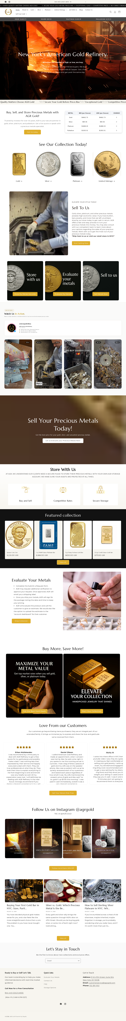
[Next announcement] (85, 2)
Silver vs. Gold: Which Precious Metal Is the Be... (63, 907)
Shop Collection (21, 621)
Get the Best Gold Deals (34, 711)
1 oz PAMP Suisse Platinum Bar (45, 552)
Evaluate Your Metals (51, 977)
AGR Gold (12, 1016)
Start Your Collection (91, 711)
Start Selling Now (81, 243)
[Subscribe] (78, 960)
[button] (32, 10)
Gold (18, 181)
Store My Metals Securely (25, 294)
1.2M (39, 342)
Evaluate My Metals (63, 294)
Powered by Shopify (21, 1016)
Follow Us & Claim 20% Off (63, 868)
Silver (47, 181)
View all (63, 562)
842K (10, 342)
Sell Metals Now (100, 294)
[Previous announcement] (40, 2)
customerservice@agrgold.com (102, 983)
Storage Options (50, 988)
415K (99, 342)
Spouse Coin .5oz (12, 552)
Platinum (76, 181)
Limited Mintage (106, 181)
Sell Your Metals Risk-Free (63, 793)
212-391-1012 (94, 986)
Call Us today (32, 132)
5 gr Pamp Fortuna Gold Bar (74, 552)
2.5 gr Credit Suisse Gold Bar (104, 552)
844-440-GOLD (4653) (14, 993)
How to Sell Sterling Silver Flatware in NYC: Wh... (99, 907)
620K (69, 342)
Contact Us (48, 981)
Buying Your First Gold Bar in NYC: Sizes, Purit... (23, 907)
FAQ (45, 984)
